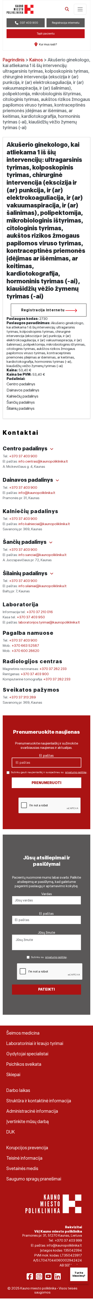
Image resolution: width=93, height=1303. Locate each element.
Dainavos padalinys (28, 480)
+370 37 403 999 (68, 1240)
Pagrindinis (14, 60)
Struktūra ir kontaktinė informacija (38, 1100)
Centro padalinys (26, 448)
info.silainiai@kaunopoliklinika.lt (43, 586)
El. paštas (46, 755)
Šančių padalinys (25, 542)
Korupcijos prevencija (27, 1147)
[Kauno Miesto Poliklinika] (53, 1203)
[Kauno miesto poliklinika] (20, 9)
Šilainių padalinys (26, 573)
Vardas (46, 894)
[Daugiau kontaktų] (52, 449)
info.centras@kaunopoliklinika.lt (43, 461)
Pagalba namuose (28, 633)
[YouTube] (48, 1276)
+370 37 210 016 (40, 612)
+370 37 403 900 (23, 456)
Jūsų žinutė (46, 932)
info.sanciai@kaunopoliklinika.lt (43, 555)
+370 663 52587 (25, 645)
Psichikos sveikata (23, 1064)
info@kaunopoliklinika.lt (37, 493)
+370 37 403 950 (31, 617)
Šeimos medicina (23, 1033)
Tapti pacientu (46, 33)
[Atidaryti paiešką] (67, 9)
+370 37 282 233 (53, 669)
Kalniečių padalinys (30, 511)
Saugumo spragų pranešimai (33, 1179)
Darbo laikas (18, 1090)
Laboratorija (21, 604)
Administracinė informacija (32, 1111)
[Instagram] (39, 1276)
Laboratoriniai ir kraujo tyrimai (34, 1043)
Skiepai (13, 1074)
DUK (10, 1132)
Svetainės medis (22, 1168)
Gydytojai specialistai (27, 1053)
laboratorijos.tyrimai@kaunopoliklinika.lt (49, 622)
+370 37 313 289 (22, 697)
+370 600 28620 (25, 651)
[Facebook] (30, 1276)
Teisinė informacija (24, 1158)
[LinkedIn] (57, 1276)
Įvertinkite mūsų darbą (27, 1121)
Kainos (36, 60)
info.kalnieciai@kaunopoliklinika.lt (44, 524)
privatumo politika (75, 772)
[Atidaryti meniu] (80, 9)
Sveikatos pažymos (31, 689)
